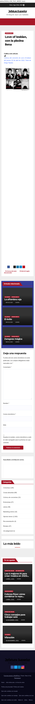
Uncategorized (8, 531)
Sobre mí (20, 700)
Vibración (9, 637)
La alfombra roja (12, 299)
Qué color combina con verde (9, 700)
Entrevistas (6, 502)
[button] (17, 22)
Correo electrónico (9, 414)
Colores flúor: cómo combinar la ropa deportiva (14, 596)
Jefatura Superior (17, 11)
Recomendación (8, 521)
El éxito (8, 319)
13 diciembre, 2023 (12, 620)
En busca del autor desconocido (10, 271)
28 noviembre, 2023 (12, 640)
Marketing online (8, 512)
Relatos (5, 526)
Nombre (6, 403)
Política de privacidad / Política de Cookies (12, 687)
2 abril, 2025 (10, 579)
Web (4, 425)
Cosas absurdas (8, 492)
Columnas (7, 296)
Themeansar (17, 678)
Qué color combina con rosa (26, 695)
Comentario (7, 367)
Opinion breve (9, 33)
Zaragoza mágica (13, 339)
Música (31, 700)
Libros (5, 507)
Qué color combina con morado (9, 691)
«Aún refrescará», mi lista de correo (15, 682)
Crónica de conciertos (10, 497)
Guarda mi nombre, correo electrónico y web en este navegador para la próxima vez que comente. (17, 439)
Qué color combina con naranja (9, 695)
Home (2, 682)
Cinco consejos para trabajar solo (14, 615)
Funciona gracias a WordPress (12, 675)
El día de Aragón (25, 271)
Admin (17, 302)
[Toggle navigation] (32, 21)
